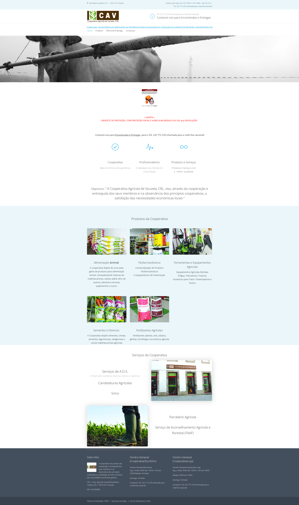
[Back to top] (290, 496)
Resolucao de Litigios (119, 501)
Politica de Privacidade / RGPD (98, 501)
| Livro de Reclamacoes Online (139, 501)
